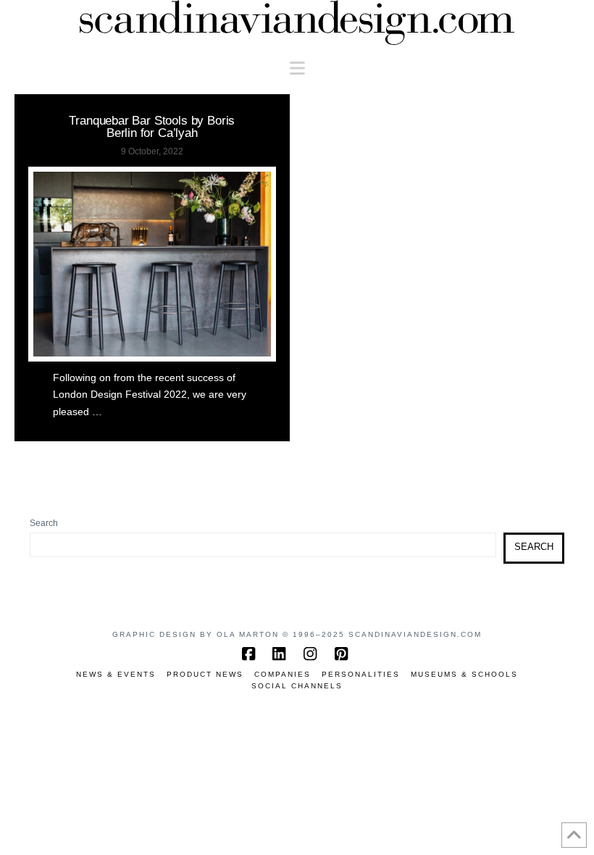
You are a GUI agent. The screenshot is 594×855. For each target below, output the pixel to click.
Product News (205, 674)
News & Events (116, 674)
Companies (282, 674)
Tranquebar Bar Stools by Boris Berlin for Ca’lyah (152, 126)
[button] (297, 68)
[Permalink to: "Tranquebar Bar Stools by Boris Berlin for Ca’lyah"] (152, 264)
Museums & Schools (464, 674)
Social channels (297, 686)
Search (44, 523)
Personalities (361, 674)
